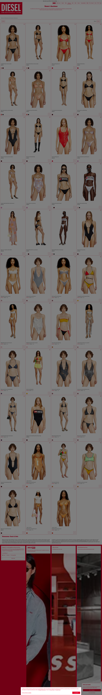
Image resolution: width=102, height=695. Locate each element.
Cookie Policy (58, 689)
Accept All (76, 692)
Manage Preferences (42, 689)
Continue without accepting (26, 692)
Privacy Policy (52, 689)
